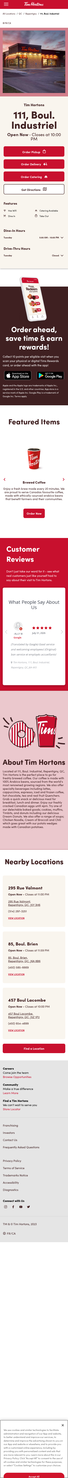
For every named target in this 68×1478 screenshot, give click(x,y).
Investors (9, 1133)
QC (20, 13)
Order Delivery (31, 164)
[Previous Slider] (4, 479)
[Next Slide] (63, 479)
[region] (34, 1449)
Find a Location (34, 1048)
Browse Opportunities (17, 1077)
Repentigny (31, 13)
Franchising (10, 1125)
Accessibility (11, 1182)
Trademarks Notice (15, 1175)
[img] (28, 1207)
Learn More (10, 1093)
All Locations (9, 13)
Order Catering (32, 177)
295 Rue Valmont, (24, 903)
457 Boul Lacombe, (24, 1015)
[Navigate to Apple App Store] (17, 376)
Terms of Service (13, 1168)
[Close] (63, 1425)
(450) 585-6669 (18, 967)
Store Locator (11, 1109)
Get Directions (31, 190)
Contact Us (10, 1140)
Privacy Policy (12, 1161)
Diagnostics (10, 1190)
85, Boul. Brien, (24, 959)
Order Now (34, 513)
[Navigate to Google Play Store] (50, 376)
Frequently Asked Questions (21, 1147)
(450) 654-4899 (18, 1023)
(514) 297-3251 (17, 911)
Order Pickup (31, 152)
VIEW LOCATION (16, 918)
